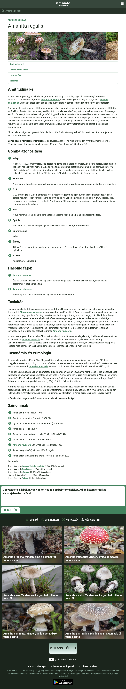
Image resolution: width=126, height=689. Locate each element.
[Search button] (3, 10)
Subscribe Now (63, 346)
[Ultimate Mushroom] (63, 4)
